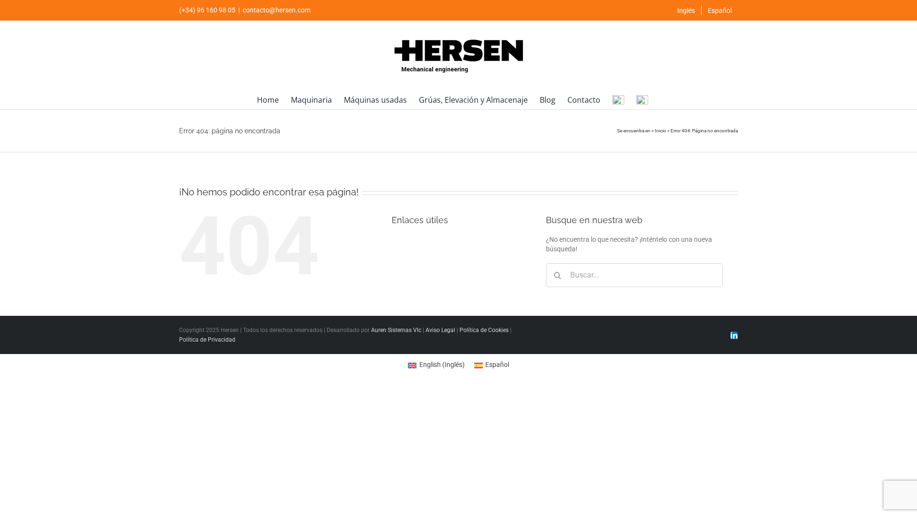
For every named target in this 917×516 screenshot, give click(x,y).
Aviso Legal (440, 330)
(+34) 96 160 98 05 (207, 10)
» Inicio (658, 130)
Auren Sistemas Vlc (396, 330)
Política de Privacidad (207, 339)
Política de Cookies (484, 330)
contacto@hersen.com (276, 10)
